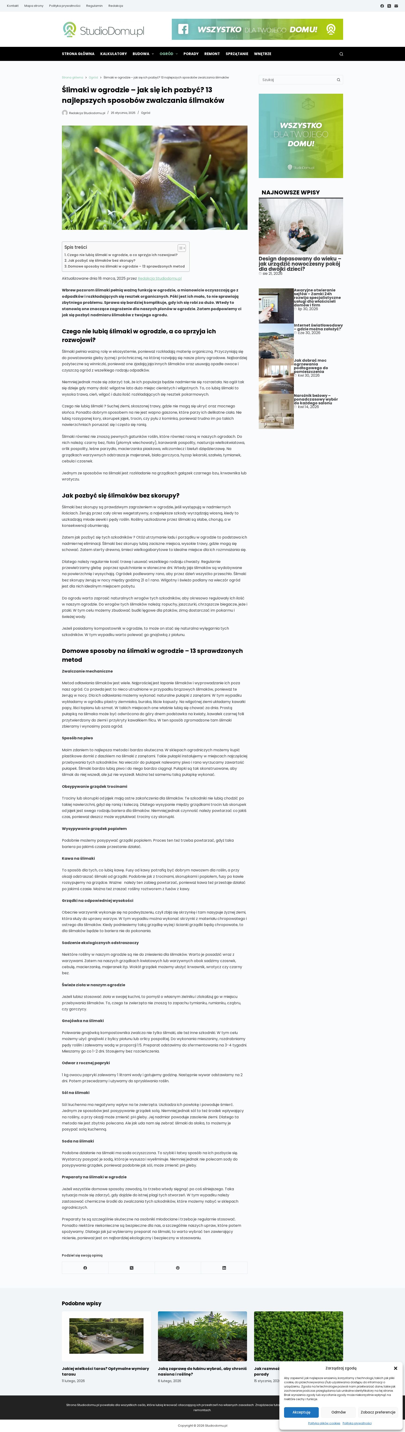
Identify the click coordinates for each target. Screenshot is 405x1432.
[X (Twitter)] (389, 6)
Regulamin (94, 6)
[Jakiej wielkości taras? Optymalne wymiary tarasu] (106, 1336)
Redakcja (116, 6)
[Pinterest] (178, 1268)
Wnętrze (262, 53)
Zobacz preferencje (378, 1412)
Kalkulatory (113, 53)
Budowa (141, 53)
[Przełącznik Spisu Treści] (179, 248)
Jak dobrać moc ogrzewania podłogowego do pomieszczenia (311, 366)
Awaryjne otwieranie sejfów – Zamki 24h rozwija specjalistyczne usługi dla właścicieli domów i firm (317, 297)
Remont (212, 53)
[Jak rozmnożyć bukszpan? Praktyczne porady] (298, 1336)
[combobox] (296, 79)
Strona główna (78, 53)
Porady (191, 53)
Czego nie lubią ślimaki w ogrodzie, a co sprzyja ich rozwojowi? (122, 255)
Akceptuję (301, 1412)
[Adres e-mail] (396, 6)
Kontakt (13, 6)
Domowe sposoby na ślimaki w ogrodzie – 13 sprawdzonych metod (126, 266)
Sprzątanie (237, 53)
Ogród (166, 53)
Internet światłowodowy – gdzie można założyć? (318, 327)
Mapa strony (33, 6)
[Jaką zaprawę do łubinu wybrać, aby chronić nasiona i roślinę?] (202, 1336)
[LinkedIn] (224, 1268)
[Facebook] (382, 6)
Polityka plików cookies (324, 1423)
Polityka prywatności (357, 1423)
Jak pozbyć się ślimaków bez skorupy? (101, 260)
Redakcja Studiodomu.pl (160, 278)
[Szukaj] (341, 54)
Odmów (338, 1412)
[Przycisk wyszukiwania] (338, 79)
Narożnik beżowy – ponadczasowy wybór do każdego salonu (316, 399)
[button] (395, 1368)
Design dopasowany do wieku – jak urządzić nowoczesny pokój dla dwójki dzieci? (300, 264)
